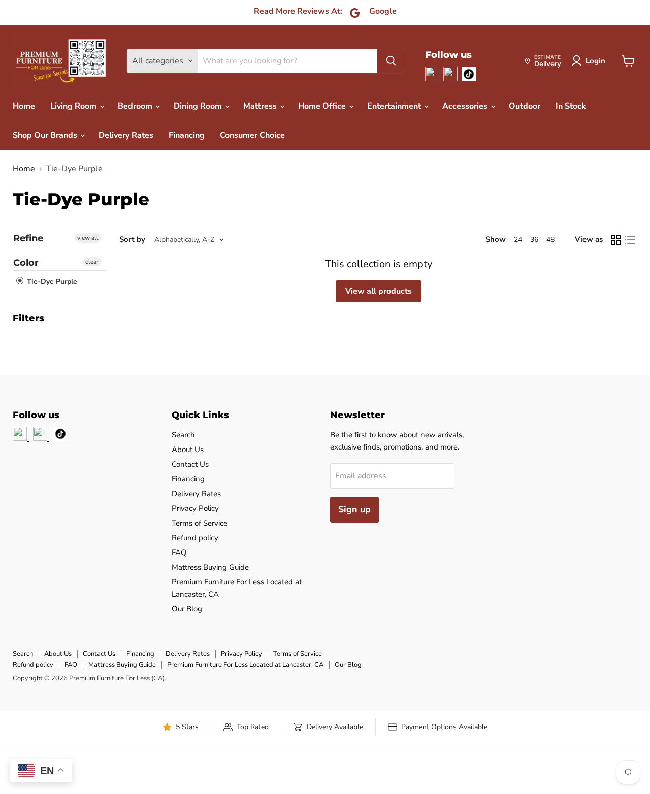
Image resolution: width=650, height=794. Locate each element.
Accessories (466, 106)
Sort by (132, 239)
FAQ (179, 552)
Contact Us (190, 464)
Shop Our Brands (46, 135)
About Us (188, 449)
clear (92, 262)
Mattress (261, 106)
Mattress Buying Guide (210, 567)
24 (518, 240)
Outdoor (524, 106)
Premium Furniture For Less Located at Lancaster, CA (245, 664)
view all (88, 238)
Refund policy (195, 538)
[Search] (391, 61)
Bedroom (136, 106)
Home (24, 106)
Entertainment (395, 106)
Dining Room (199, 106)
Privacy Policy (195, 508)
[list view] (630, 240)
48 (550, 240)
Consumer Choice (252, 135)
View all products (378, 291)
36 (534, 240)
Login (595, 61)
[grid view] (616, 240)
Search (183, 435)
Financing (187, 135)
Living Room (74, 106)
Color (26, 262)
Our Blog (187, 609)
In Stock (571, 106)
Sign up (354, 509)
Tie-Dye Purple (51, 281)
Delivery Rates (126, 135)
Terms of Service (200, 523)
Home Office (323, 106)
